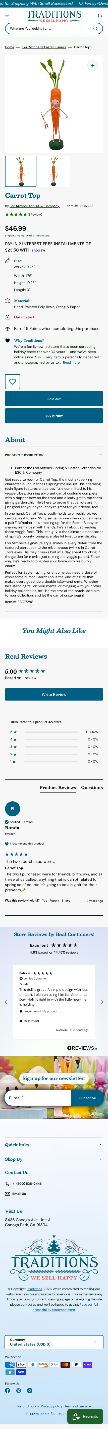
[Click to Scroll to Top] (99, 1400)
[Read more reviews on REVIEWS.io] (82, 1048)
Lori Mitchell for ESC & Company (35, 206)
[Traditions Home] (53, 16)
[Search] (96, 28)
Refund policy (28, 1406)
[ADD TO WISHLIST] (12, 381)
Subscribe (87, 1098)
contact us (28, 1304)
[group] (54, 671)
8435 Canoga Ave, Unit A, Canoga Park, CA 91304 (28, 1222)
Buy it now (54, 416)
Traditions (34, 1289)
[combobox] (54, 28)
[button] (7, 16)
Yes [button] (44, 901)
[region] (54, 1002)
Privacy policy (52, 1406)
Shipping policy (37, 1413)
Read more (71, 362)
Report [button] (54, 901)
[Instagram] (29, 1390)
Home (9, 47)
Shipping (11, 235)
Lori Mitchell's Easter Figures (44, 47)
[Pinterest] (18, 1390)
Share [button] (66, 901)
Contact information (67, 1413)
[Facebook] (7, 1390)
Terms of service (78, 1406)
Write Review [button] (54, 694)
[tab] (58, 788)
